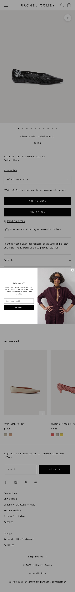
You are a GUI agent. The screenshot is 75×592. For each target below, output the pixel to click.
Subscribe (19, 307)
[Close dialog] (73, 270)
